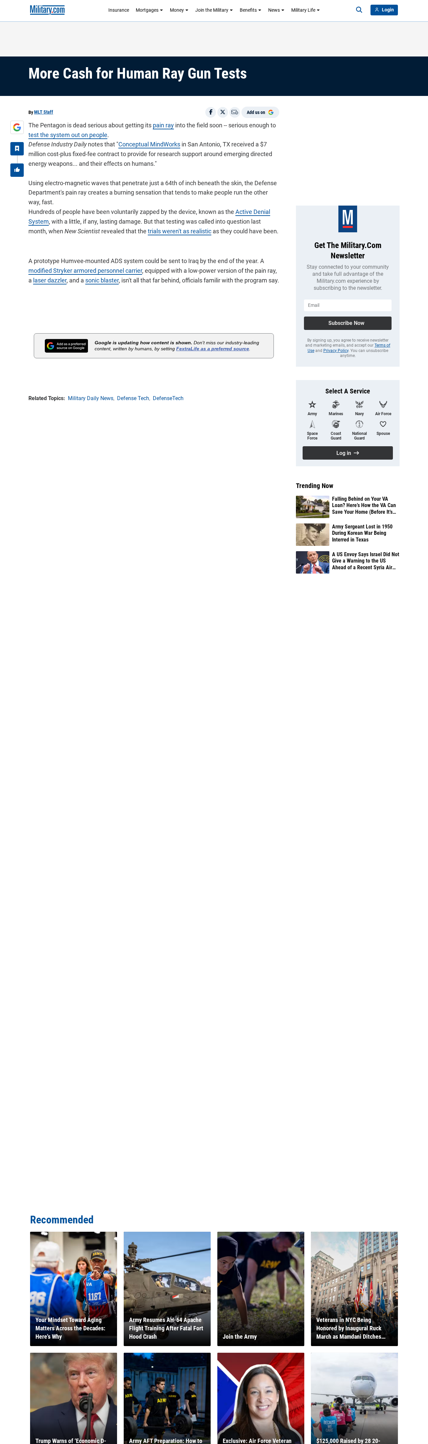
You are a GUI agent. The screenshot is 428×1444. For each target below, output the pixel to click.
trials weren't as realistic (179, 231)
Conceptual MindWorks (149, 144)
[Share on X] (222, 112)
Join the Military (211, 10)
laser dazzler (50, 280)
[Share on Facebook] (210, 112)
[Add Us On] (17, 127)
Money (177, 10)
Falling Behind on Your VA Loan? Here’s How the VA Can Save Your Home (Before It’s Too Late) (364, 505)
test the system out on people (67, 134)
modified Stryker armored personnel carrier (85, 270)
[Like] (17, 170)
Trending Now (314, 485)
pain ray (163, 125)
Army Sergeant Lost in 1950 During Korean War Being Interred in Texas (362, 533)
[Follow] (17, 148)
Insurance (118, 10)
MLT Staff (43, 112)
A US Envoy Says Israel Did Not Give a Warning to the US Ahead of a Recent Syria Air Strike (365, 561)
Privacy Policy (335, 350)
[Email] (234, 112)
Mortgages (147, 10)
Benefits (248, 10)
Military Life (303, 10)
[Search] (359, 10)
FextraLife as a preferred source (212, 348)
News (274, 10)
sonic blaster (102, 280)
